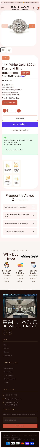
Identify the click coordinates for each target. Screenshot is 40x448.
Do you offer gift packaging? (14, 231)
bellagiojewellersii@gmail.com (13, 399)
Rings (5, 345)
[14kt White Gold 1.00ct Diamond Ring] (18, 28)
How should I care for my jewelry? (16, 223)
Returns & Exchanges (10, 379)
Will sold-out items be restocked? (16, 207)
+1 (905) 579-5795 (11, 395)
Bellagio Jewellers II (17, 439)
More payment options (20, 130)
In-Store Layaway (8, 368)
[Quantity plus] (19, 111)
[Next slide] (32, 26)
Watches (6, 348)
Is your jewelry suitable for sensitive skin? (17, 215)
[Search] (33, 8)
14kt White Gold (10, 103)
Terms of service (32, 435)
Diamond (6, 352)
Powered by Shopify (29, 439)
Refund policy (23, 435)
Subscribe (20, 426)
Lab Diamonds (8, 356)
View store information (14, 150)
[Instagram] (5, 333)
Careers (6, 383)
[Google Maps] (10, 333)
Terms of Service (8, 372)
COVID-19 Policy (8, 375)
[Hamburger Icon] (2, 8)
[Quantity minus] (5, 111)
